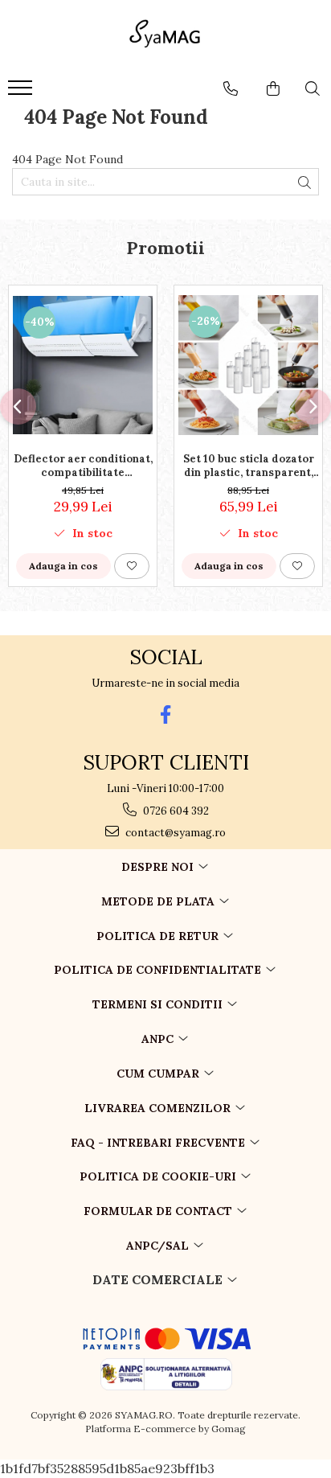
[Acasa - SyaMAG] (165, 36)
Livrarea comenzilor (159, 1108)
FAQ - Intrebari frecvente (159, 1142)
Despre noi (159, 867)
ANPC (159, 1039)
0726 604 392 (175, 811)
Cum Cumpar (159, 1073)
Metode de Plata (159, 901)
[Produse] (22, 92)
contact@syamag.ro (174, 833)
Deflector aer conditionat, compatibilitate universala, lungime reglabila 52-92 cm (83, 465)
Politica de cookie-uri (159, 1176)
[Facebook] (166, 714)
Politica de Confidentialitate (159, 970)
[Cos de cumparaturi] (273, 88)
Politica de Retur (159, 936)
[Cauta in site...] (312, 88)
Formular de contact (159, 1211)
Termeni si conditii (159, 1004)
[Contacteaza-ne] (230, 88)
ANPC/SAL (159, 1245)
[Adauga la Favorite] (131, 566)
